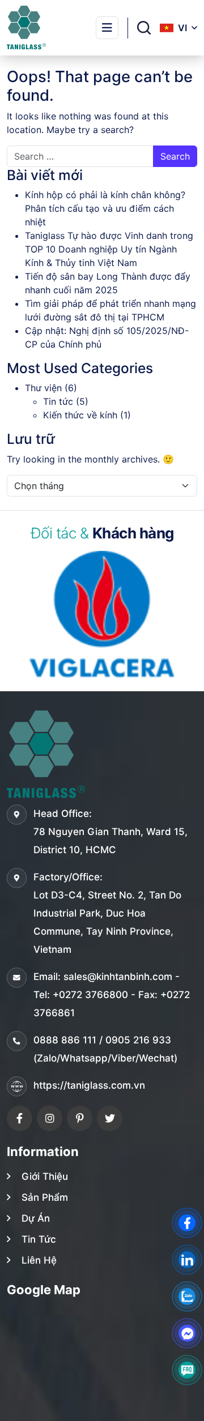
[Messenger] (187, 1333)
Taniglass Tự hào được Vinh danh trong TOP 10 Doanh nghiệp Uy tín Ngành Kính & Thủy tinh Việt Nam (109, 249)
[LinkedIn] (187, 1260)
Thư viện (43, 387)
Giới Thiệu (45, 1176)
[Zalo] (187, 1296)
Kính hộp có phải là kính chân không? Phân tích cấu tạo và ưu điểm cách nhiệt (105, 208)
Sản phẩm (45, 1197)
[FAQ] (187, 1370)
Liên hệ (39, 1260)
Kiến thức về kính (80, 415)
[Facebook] (19, 1118)
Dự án (36, 1218)
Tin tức (58, 401)
